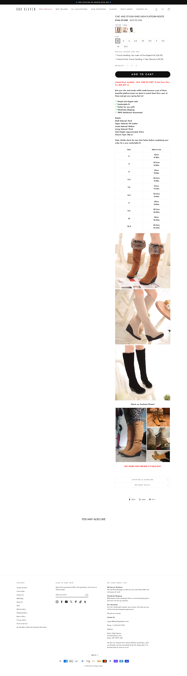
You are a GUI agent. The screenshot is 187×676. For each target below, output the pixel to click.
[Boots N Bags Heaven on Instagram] (57, 601)
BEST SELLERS (62, 9)
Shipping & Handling (142, 480)
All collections (79, 9)
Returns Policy (143, 485)
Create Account (22, 588)
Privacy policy (21, 620)
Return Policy (21, 616)
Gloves (113, 9)
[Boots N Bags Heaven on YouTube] (66, 601)
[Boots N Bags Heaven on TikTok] (80, 601)
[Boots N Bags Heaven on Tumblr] (85, 601)
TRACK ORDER (126, 9)
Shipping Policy (22, 613)
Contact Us (20, 595)
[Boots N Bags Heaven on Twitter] (71, 601)
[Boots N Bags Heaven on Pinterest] (75, 601)
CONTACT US (141, 9)
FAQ (18, 605)
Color (121, 25)
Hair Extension (98, 9)
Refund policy (21, 609)
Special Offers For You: (127, 52)
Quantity (119, 66)
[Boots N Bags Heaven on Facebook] (61, 601)
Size (117, 37)
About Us (20, 602)
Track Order (21, 591)
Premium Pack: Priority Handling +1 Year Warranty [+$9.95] (140, 59)
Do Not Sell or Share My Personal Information (32, 627)
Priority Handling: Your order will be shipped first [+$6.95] (140, 55)
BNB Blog (20, 598)
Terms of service (22, 623)
